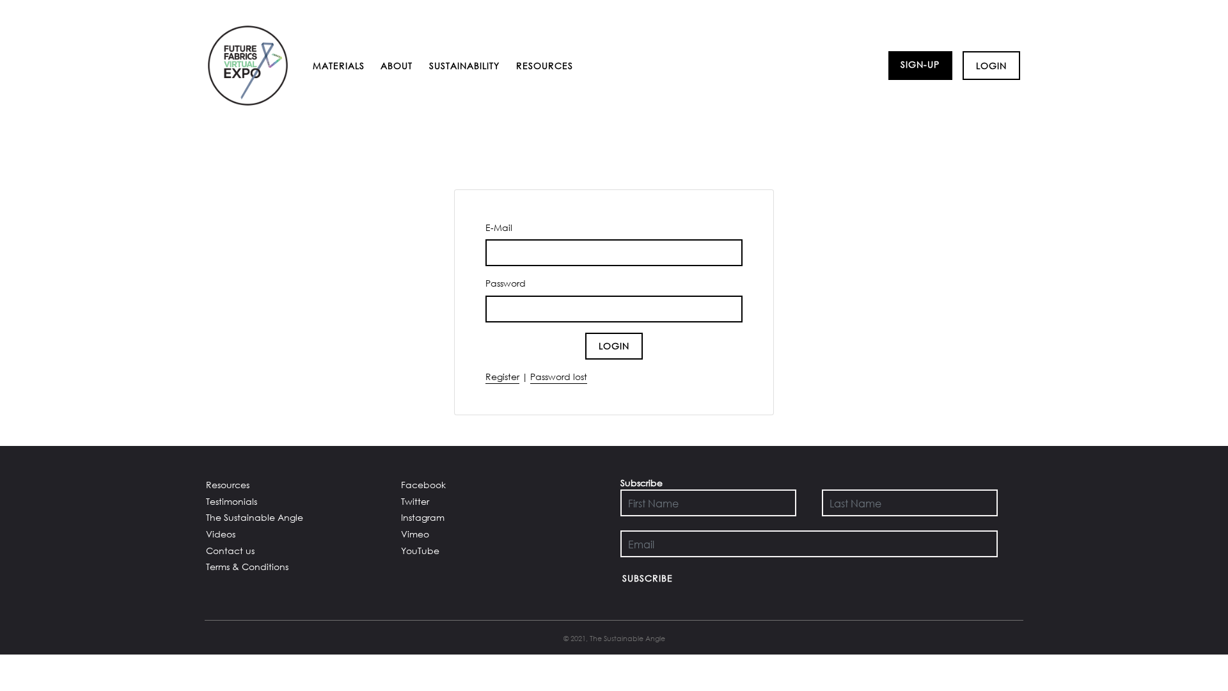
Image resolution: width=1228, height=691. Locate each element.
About (397, 66)
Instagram (423, 517)
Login (991, 66)
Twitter (415, 501)
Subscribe (647, 578)
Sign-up (920, 64)
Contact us (230, 550)
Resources (544, 66)
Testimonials (231, 501)
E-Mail (498, 227)
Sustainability (464, 66)
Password (505, 283)
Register (502, 376)
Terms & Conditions (247, 566)
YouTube (420, 550)
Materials (339, 66)
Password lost (558, 376)
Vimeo (415, 534)
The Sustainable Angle (254, 517)
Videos (220, 534)
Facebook (423, 485)
